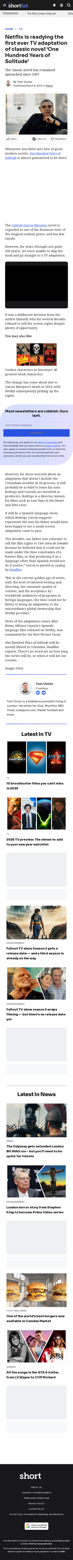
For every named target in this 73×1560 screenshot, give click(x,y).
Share (14, 139)
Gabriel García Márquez (29, 225)
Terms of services (48, 442)
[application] (36, 283)
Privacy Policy (36, 1503)
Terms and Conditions (36, 1498)
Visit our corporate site (40, 1544)
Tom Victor (24, 82)
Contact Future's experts (36, 1493)
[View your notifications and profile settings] (54, 5)
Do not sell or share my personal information (36, 1514)
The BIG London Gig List (41, 13)
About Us (36, 1487)
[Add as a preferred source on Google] (36, 1526)
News (49, 85)
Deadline (16, 570)
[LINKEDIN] (39, 692)
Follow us (41, 139)
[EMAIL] (44, 692)
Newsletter (60, 139)
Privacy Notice (52, 445)
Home (9, 28)
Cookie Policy (36, 1509)
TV (20, 28)
